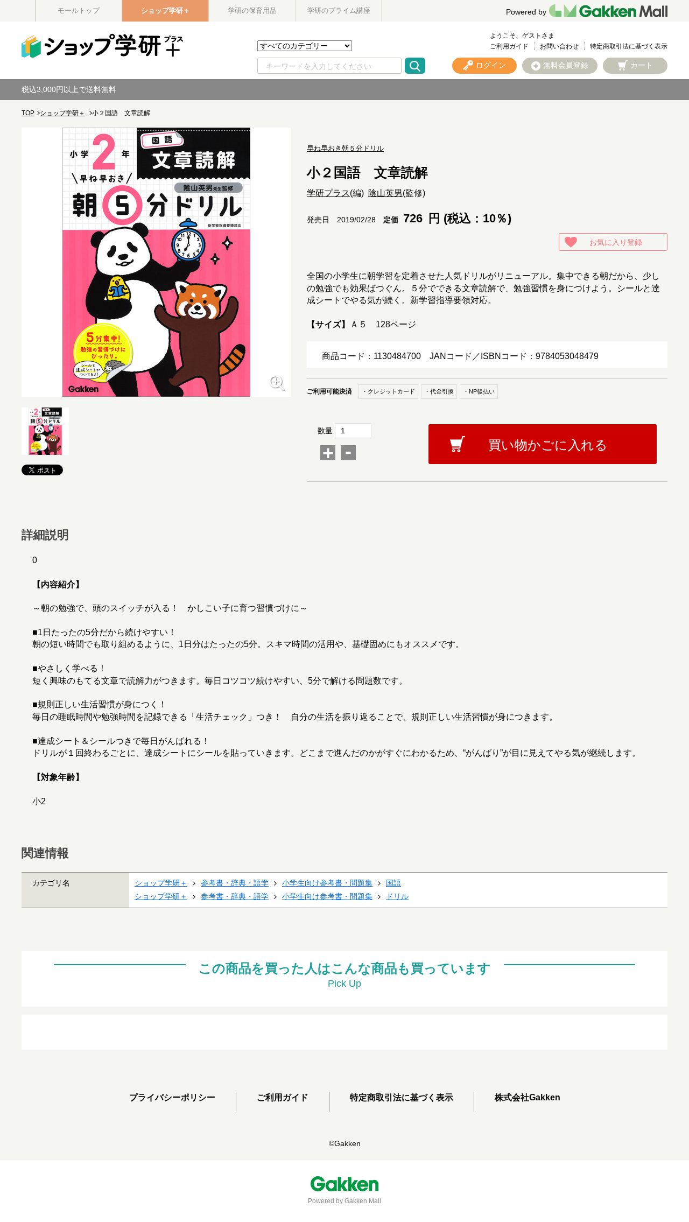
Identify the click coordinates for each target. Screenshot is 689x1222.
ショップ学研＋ (165, 10)
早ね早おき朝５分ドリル (345, 148)
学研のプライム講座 (338, 10)
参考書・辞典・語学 (235, 883)
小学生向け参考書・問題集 (327, 883)
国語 (393, 883)
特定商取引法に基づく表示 (628, 46)
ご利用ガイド (509, 46)
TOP (28, 113)
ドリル (397, 896)
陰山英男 (385, 193)
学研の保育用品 (252, 10)
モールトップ (79, 10)
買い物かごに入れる (548, 445)
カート (641, 65)
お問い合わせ (559, 46)
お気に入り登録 (615, 242)
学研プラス (328, 193)
